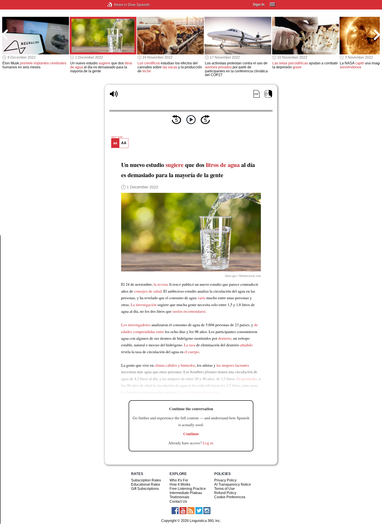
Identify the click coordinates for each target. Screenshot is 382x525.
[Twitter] (198, 510)
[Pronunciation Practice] (268, 94)
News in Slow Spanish (116, 5)
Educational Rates (145, 484)
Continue (191, 434)
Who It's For (179, 480)
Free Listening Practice (188, 489)
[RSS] (191, 510)
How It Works (180, 484)
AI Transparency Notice (232, 484)
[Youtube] (183, 510)
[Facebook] (175, 510)
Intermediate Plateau (186, 493)
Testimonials (179, 497)
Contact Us (178, 501)
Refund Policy (225, 493)
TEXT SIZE (117, 137)
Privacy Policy (225, 480)
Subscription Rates (146, 480)
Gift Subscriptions (145, 489)
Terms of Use (224, 489)
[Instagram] (206, 510)
